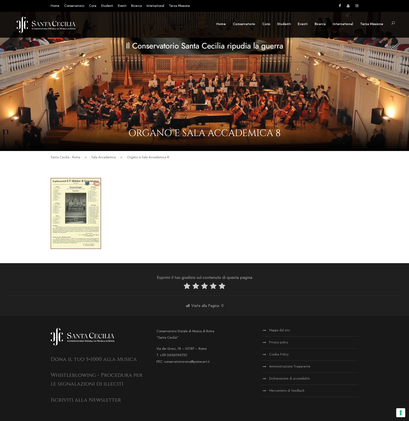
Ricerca (136, 6)
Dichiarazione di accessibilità (289, 378)
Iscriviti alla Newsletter (86, 400)
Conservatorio (74, 6)
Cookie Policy (279, 354)
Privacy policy (278, 342)
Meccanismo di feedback (286, 390)
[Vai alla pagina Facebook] (340, 6)
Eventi (122, 6)
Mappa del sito (279, 330)
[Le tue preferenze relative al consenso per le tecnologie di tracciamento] (400, 412)
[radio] (187, 287)
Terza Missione (179, 6)
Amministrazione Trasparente (289, 366)
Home (55, 6)
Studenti (107, 6)
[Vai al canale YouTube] (348, 6)
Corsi (92, 6)
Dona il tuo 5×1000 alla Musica (94, 359)
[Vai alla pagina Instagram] (357, 6)
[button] (393, 23)
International (155, 6)
